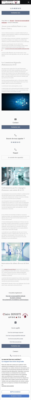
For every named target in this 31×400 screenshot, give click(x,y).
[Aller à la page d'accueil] (11, 2)
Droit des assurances (15, 342)
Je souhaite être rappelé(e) (15, 157)
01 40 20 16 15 (16, 8)
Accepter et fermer (16, 396)
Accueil (12, 20)
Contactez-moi (15, 13)
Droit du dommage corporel (15, 332)
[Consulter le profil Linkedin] (15, 322)
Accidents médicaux (15, 298)
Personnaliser (16, 392)
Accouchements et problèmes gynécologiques (15, 299)
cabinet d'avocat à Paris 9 (10, 269)
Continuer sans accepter (8, 386)
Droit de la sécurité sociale (15, 338)
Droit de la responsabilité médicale (15, 296)
